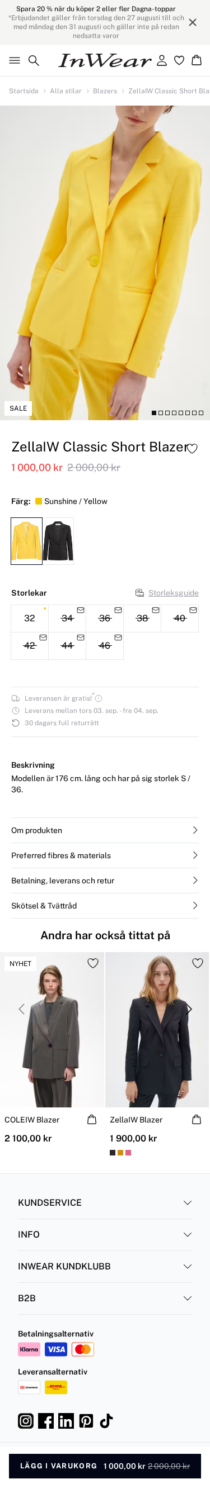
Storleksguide (173, 592)
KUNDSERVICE (50, 1202)
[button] (105, 830)
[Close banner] (192, 22)
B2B (27, 1298)
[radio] (29, 618)
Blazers (105, 91)
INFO (29, 1234)
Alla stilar (66, 91)
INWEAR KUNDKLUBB (64, 1266)
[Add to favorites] (192, 448)
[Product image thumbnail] (154, 413)
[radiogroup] (105, 632)
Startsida (24, 91)
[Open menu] (12, 60)
